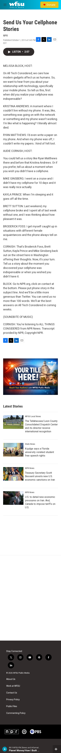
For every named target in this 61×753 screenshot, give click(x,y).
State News (30, 444)
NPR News (29, 468)
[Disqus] (30, 597)
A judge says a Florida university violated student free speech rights (39, 452)
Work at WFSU (13, 686)
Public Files (11, 706)
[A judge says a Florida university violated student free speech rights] (13, 449)
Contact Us (11, 693)
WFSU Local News (33, 416)
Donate (51, 4)
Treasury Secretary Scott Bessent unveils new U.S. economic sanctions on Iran (40, 476)
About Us (10, 679)
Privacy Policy (13, 699)
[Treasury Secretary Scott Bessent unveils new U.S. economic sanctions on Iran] (13, 474)
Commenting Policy (15, 713)
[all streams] (57, 749)
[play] (5, 749)
